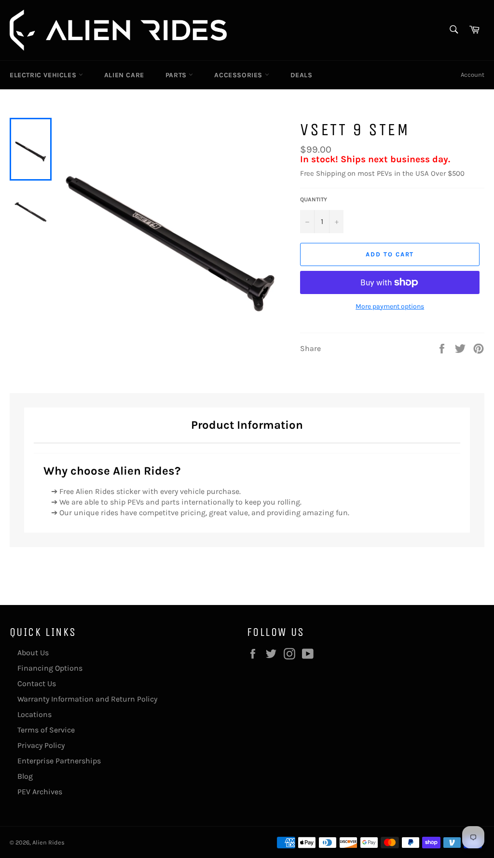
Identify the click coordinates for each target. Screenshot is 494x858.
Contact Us (36, 683)
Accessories (239, 75)
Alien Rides (48, 842)
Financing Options (49, 668)
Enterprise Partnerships (59, 760)
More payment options (390, 306)
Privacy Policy (41, 745)
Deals (301, 75)
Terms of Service (46, 729)
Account (472, 74)
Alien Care (124, 75)
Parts (177, 75)
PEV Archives (39, 791)
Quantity (313, 199)
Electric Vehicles (44, 75)
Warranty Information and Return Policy (87, 698)
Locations (34, 714)
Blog (25, 776)
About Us (33, 652)
